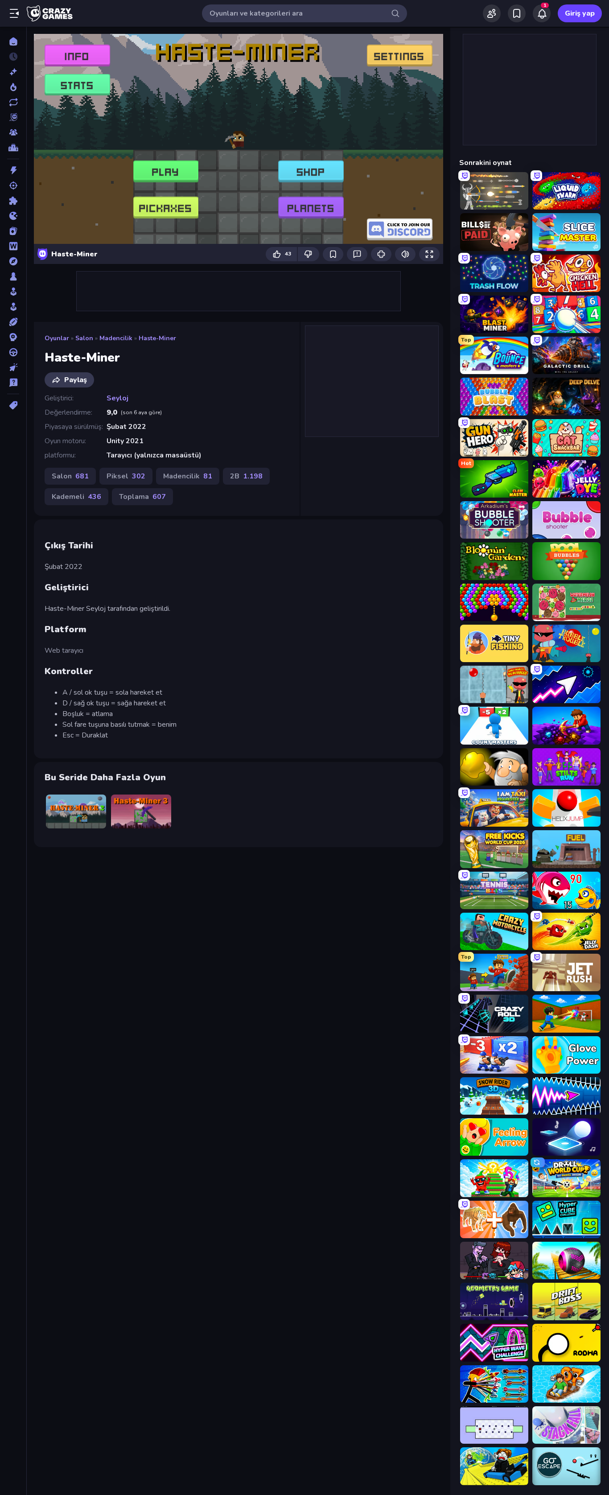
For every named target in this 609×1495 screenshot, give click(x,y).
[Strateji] (13, 337)
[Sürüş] (13, 352)
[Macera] (13, 261)
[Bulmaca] (13, 200)
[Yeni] (13, 71)
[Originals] (13, 117)
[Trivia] (13, 382)
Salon (84, 338)
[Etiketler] (13, 405)
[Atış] (13, 185)
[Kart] (13, 231)
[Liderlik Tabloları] (13, 147)
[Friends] (492, 13)
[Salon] (13, 291)
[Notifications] (542, 13)
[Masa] (13, 276)
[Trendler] (13, 87)
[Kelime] (13, 246)
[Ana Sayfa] (13, 41)
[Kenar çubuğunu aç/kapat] (14, 13)
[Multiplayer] (13, 132)
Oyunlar (57, 338)
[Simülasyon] (13, 306)
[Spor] (13, 321)
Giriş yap (580, 13)
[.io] (13, 215)
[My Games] (517, 13)
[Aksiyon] (13, 170)
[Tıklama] (13, 367)
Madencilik (115, 338)
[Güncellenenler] (13, 102)
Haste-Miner (157, 338)
